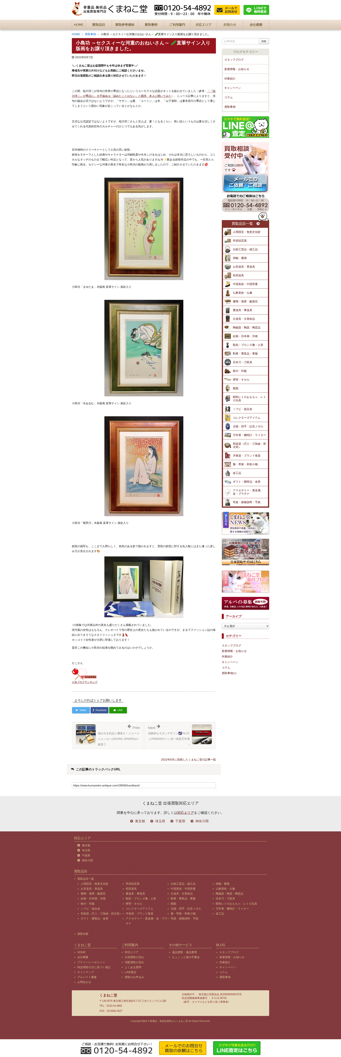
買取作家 (82, 933)
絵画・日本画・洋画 (245, 336)
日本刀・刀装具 (242, 362)
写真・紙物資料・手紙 (246, 502)
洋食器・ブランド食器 (246, 455)
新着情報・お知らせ (236, 69)
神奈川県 (202, 821)
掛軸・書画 (240, 258)
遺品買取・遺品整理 (184, 952)
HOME (76, 34)
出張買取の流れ (134, 957)
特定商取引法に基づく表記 (94, 967)
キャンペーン (232, 87)
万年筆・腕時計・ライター (249, 435)
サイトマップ (85, 972)
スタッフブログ (234, 59)
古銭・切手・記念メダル (248, 426)
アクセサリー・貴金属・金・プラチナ (248, 492)
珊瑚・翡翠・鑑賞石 (245, 301)
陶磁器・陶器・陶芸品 (246, 327)
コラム (228, 97)
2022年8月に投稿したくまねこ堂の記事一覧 (188, 759)
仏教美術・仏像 (242, 292)
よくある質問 (133, 967)
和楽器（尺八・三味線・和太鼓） (249, 445)
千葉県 (180, 821)
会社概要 (82, 957)
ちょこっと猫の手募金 (186, 957)
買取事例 (90, 34)
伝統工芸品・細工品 (245, 249)
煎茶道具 (238, 275)
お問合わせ (84, 982)
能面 (235, 388)
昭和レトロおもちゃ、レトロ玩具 (249, 398)
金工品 (237, 473)
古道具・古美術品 (244, 318)
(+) (234, 673)
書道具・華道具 (242, 310)
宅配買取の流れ (134, 962)
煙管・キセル (241, 379)
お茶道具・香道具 (244, 266)
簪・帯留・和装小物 (245, 464)
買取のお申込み (134, 977)
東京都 (140, 821)
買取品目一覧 (242, 224)
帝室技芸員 (240, 240)
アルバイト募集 (87, 977)
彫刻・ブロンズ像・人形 (248, 344)
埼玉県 (160, 821)
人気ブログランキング (84, 682)
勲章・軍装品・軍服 (245, 353)
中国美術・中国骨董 (245, 284)
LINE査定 (130, 972)
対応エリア (185, 813)
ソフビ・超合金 (242, 409)
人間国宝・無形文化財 (246, 232)
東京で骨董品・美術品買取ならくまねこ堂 (165, 1021)
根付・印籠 (240, 370)
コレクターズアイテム (246, 417)
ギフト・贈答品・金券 (246, 481)
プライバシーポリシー (91, 962)
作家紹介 (229, 78)
